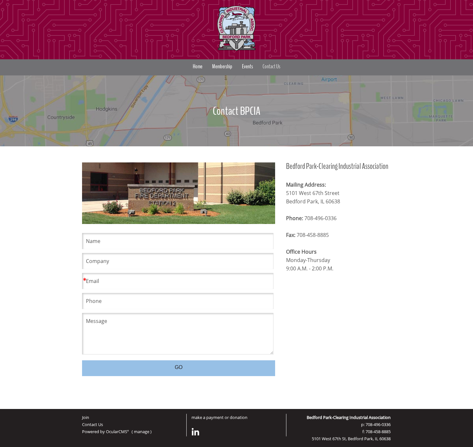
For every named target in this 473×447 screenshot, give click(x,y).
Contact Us (271, 66)
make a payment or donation (219, 417)
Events (247, 66)
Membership (222, 66)
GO (178, 367)
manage (141, 431)
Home (197, 66)
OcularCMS (117, 431)
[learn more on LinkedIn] (195, 432)
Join (85, 417)
